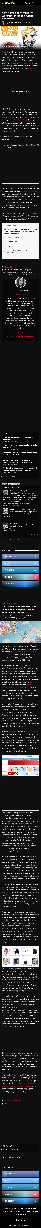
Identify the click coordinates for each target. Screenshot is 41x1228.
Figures (28, 270)
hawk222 (13, 510)
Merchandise (28, 272)
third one (31, 69)
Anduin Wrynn (27, 205)
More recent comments (11, 540)
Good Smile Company (10, 272)
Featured (5, 603)
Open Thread (18, 1209)
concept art (26, 63)
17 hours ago (15, 505)
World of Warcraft (29, 275)
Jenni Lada (13, 23)
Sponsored (13, 603)
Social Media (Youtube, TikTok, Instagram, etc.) (18, 251)
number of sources (29, 191)
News (3, 9)
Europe (21, 270)
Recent (10, 484)
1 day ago (12, 530)
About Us (7, 1211)
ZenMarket (33, 732)
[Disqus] (20, 368)
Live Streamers (12, 242)
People (4, 484)
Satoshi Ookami (16, 524)
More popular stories (11, 476)
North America (17, 275)
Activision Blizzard (12, 270)
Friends (10, 246)
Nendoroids (6, 275)
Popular (17, 484)
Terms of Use (32, 1211)
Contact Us (19, 1211)
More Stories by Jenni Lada (20, 337)
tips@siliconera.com (25, 1225)
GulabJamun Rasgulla (19, 491)
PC (7, 9)
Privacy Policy (20, 1214)
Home (7, 1209)
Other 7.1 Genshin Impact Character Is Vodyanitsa (18, 518)
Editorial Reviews (13, 238)
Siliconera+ (30, 1209)
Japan (21, 272)
